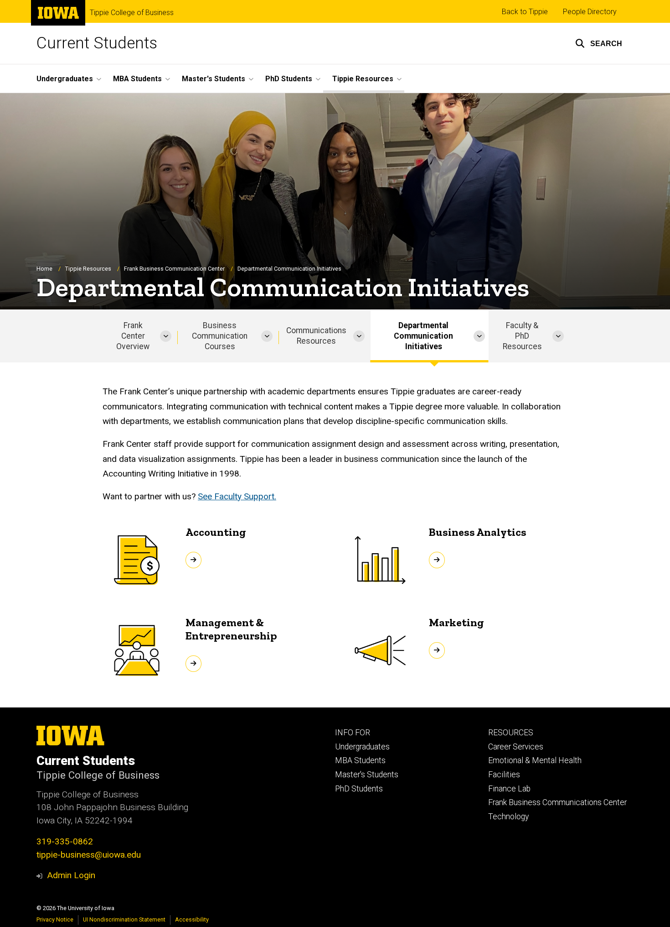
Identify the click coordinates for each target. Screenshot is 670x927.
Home (44, 268)
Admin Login (71, 875)
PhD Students (359, 788)
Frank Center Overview (132, 336)
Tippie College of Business (132, 13)
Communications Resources (316, 336)
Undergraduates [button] (64, 78)
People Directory (590, 11)
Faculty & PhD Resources (522, 336)
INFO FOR (352, 732)
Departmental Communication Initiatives (423, 336)
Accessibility (192, 919)
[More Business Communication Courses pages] (267, 335)
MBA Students (360, 760)
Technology (508, 816)
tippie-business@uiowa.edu (88, 854)
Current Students (96, 43)
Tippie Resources (88, 268)
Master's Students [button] (213, 78)
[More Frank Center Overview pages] (165, 335)
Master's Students (366, 774)
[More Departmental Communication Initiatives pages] (479, 335)
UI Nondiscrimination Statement (124, 919)
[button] (599, 43)
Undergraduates (362, 746)
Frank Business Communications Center (557, 802)
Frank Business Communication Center (174, 268)
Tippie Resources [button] (362, 78)
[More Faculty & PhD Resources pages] (558, 335)
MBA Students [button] (137, 78)
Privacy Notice (54, 919)
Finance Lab (509, 788)
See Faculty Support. (237, 496)
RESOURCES (510, 732)
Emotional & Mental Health (535, 760)
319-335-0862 (64, 841)
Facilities (504, 774)
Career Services (515, 746)
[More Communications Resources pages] (359, 335)
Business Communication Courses (219, 336)
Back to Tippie (525, 11)
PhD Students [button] (288, 78)
